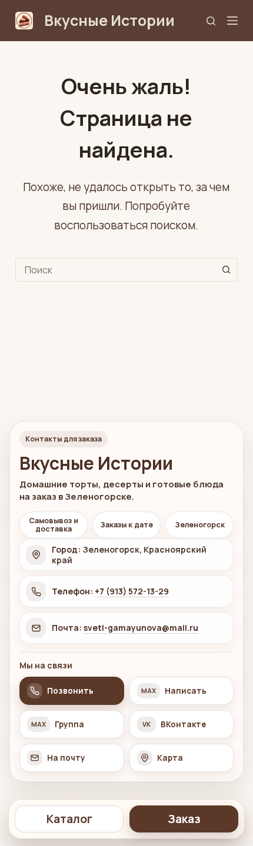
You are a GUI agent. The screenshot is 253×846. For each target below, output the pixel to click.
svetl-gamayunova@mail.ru (141, 627)
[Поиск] (211, 20)
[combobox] (115, 270)
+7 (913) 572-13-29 (132, 591)
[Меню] (232, 20)
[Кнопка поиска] (226, 270)
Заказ (184, 819)
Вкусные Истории (109, 20)
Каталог (69, 819)
